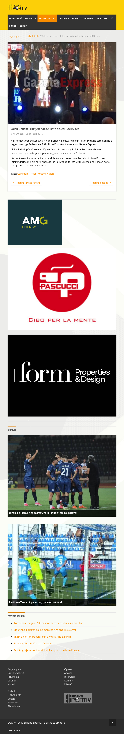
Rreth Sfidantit (16, 673)
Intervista (69, 676)
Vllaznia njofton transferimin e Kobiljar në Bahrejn (42, 636)
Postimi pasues (100, 182)
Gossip (23, 25)
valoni (50, 173)
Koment (68, 680)
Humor (12, 25)
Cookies (12, 680)
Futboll (29, 18)
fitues (33, 173)
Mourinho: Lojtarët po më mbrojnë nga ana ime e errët (45, 630)
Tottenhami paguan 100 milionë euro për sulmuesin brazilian (48, 623)
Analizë (68, 673)
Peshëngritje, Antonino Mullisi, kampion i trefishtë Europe (47, 650)
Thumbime (87, 18)
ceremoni (22, 173)
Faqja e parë (14, 36)
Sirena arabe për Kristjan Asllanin (33, 643)
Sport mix (101, 18)
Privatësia (13, 676)
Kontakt (12, 684)
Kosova (42, 173)
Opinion (63, 18)
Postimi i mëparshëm (27, 182)
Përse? (75, 18)
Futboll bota (46, 18)
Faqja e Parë (15, 18)
